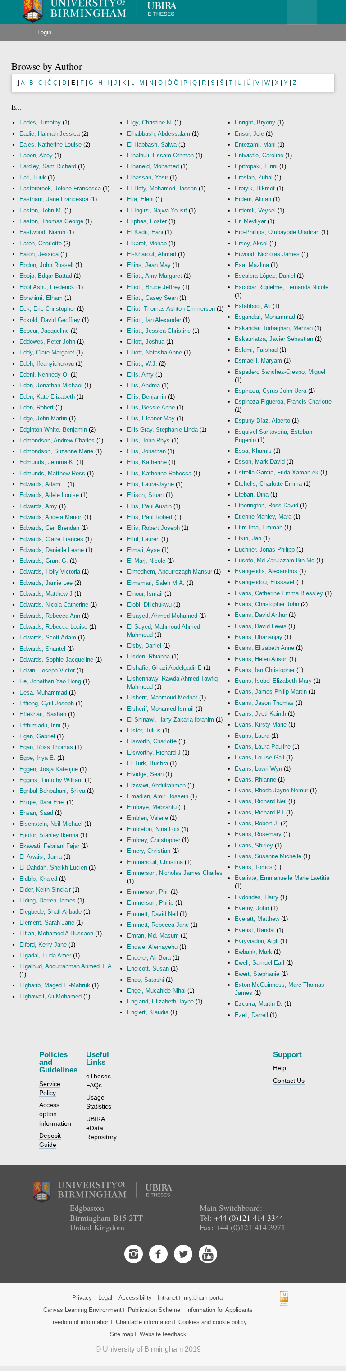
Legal (105, 1297)
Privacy (82, 1297)
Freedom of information (79, 1322)
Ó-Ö (173, 82)
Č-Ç (52, 82)
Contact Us (289, 1080)
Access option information (55, 1114)
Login (44, 32)
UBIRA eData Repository (101, 1128)
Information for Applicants (219, 1310)
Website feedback (163, 1334)
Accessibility (135, 1297)
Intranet (168, 1297)
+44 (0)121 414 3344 (248, 1217)
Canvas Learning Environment (82, 1310)
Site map (121, 1334)
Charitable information (144, 1322)
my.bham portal (204, 1297)
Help (279, 1068)
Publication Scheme (154, 1310)
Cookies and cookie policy (212, 1322)
